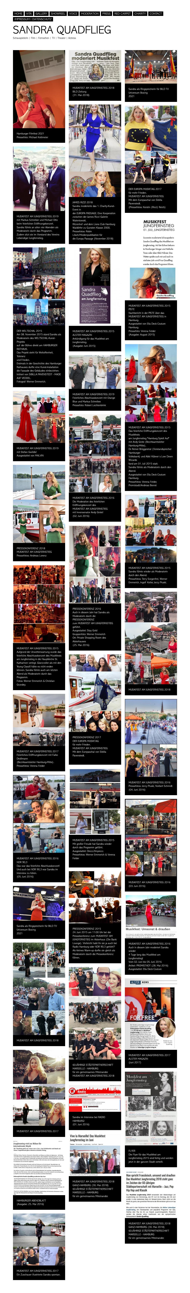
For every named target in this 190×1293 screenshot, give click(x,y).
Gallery (41, 13)
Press (106, 13)
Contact (156, 13)
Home (18, 13)
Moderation (90, 13)
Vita (29, 13)
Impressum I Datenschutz (33, 19)
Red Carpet (122, 13)
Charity (140, 13)
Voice (73, 13)
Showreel (58, 13)
